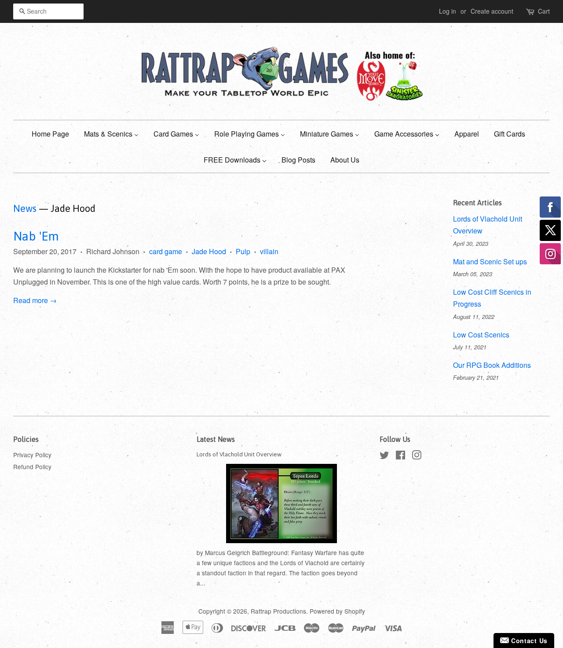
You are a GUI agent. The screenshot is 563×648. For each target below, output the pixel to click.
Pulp (243, 251)
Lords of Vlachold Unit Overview (239, 454)
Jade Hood (209, 251)
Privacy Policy (32, 454)
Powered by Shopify (337, 611)
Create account (492, 11)
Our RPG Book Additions (492, 365)
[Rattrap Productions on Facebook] (400, 456)
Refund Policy (32, 466)
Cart (544, 11)
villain (269, 251)
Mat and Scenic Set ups (490, 261)
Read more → (35, 300)
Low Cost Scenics (481, 335)
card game (165, 251)
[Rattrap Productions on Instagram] (416, 456)
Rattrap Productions (278, 611)
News (25, 208)
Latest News (216, 439)
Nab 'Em (36, 236)
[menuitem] (54, 133)
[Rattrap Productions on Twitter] (384, 456)
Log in (447, 11)
